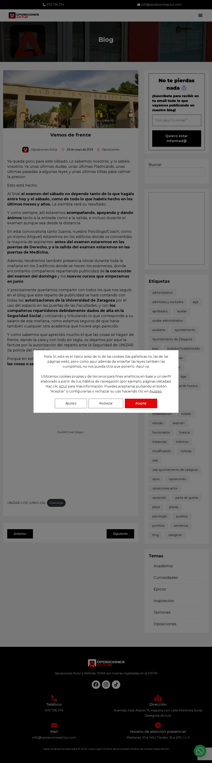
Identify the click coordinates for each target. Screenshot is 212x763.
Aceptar (141, 403)
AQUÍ (63, 386)
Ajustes (155, 391)
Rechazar (106, 403)
